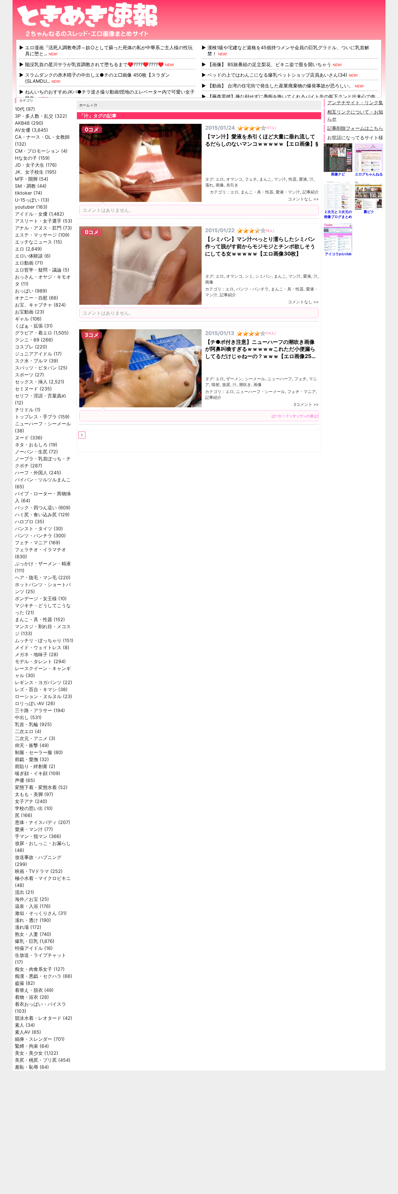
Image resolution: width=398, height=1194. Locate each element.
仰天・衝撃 (26, 745)
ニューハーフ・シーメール (43, 424)
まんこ (265, 179)
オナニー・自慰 (31, 298)
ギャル (22, 319)
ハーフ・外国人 (31, 473)
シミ (249, 276)
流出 (19, 892)
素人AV (22, 1032)
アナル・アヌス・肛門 (38, 228)
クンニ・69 (27, 340)
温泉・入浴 (26, 906)
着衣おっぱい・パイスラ (40, 1004)
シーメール (255, 378)
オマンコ (234, 179)
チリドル (24, 410)
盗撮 (19, 983)
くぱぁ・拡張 (29, 326)
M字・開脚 (26, 179)
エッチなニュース (33, 242)
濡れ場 (22, 927)
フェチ (251, 179)
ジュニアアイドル (33, 354)
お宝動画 (24, 312)
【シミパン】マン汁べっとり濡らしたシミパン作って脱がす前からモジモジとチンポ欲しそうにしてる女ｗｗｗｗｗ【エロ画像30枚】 (260, 246)
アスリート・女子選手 (38, 221)
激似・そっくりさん (36, 913)
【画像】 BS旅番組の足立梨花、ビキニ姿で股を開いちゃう (269, 64)
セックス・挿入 (31, 382)
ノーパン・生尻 (31, 452)
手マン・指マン (31, 836)
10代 (19, 109)
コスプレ (24, 347)
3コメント (302, 404)
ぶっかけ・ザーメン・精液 (43, 563)
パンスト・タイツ (33, 528)
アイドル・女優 (31, 214)
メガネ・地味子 (31, 654)
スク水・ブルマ (31, 361)
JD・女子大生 (29, 165)
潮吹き (245, 384)
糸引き (232, 184)
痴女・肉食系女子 (33, 969)
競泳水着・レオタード (38, 1018)
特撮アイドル (29, 948)
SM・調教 (25, 186)
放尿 (226, 384)
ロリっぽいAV (29, 703)
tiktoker (23, 193)
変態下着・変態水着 (36, 787)
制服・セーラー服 (33, 752)
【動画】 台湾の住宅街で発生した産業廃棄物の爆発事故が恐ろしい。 (280, 86)
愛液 (303, 179)
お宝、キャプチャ (33, 305)
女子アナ (24, 801)
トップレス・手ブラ (36, 417)
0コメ (92, 129)
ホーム (84, 105)
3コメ (92, 335)
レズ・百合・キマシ (36, 689)
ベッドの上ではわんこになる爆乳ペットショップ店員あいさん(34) (277, 75)
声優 (19, 780)
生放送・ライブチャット (40, 955)
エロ (19, 249)
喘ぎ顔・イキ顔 (31, 773)
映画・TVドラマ (32, 871)
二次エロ (24, 731)
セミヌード (26, 389)
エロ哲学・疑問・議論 (38, 270)
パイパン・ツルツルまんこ (43, 479)
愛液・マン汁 (29, 829)
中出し (22, 717)
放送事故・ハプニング (38, 857)
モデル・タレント (33, 661)
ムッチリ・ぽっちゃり (38, 640)
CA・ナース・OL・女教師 (42, 137)
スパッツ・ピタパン (36, 368)
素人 (19, 1025)
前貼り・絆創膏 (31, 766)
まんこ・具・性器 (33, 619)
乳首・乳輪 (26, 724)
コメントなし (300, 198)
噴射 (216, 384)
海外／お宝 (26, 899)
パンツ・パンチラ (33, 535)
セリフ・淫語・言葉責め (40, 396)
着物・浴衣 (26, 997)
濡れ (209, 184)
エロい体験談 (29, 256)
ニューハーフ (279, 378)
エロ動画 (24, 263)
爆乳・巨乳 (26, 941)
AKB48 (22, 123)
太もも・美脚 (29, 794)
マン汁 (280, 179)
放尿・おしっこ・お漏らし (43, 843)
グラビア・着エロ (33, 333)
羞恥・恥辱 (26, 1067)
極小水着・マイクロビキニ (43, 878)
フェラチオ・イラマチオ (40, 549)
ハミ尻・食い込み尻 (36, 514)
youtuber (25, 207)
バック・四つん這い (36, 507)
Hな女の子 (26, 158)
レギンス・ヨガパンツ (38, 682)
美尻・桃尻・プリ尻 (36, 1060)
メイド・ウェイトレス (38, 647)
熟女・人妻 (26, 934)
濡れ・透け (26, 920)
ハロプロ (24, 521)
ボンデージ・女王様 (36, 598)
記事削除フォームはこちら (355, 128)
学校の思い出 (29, 808)
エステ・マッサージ (36, 235)
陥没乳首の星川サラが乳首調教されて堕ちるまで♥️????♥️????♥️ (94, 64)
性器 (292, 179)
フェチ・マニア (31, 542)
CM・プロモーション (37, 151)
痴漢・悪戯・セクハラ (38, 976)
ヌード (22, 438)
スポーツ (24, 375)
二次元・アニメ (31, 738)
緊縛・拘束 (26, 1046)
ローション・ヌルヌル (38, 696)
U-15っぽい (27, 200)
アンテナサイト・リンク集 (355, 102)
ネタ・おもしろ (31, 445)
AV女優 (22, 130)
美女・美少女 (29, 1053)
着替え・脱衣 (29, 990)
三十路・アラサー (33, 710)
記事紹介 (310, 191)
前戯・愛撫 (26, 759)
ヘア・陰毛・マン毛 (36, 577)
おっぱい (24, 291)
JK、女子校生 (29, 172)
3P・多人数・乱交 (34, 116)
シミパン (263, 276)
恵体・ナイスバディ (36, 822)
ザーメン (234, 378)
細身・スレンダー (33, 1039)
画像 (220, 184)
